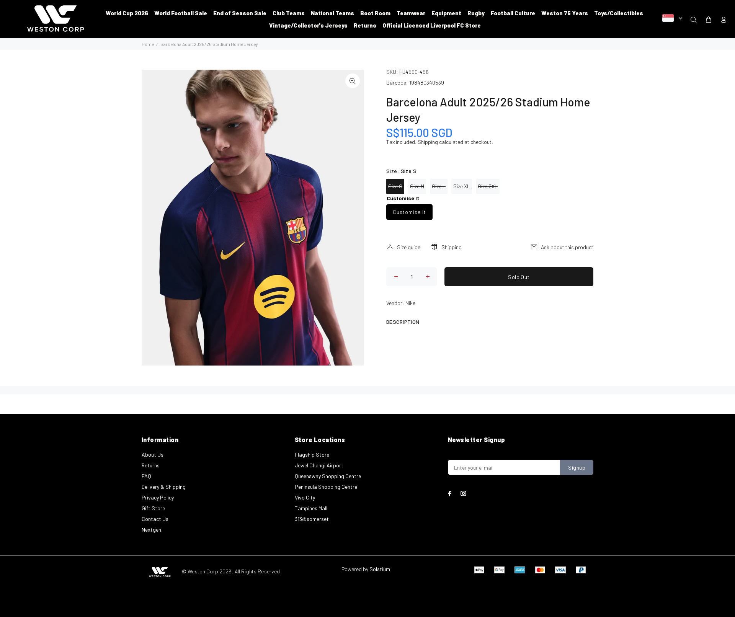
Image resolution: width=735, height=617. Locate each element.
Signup (576, 467)
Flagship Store (312, 454)
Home (148, 44)
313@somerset (312, 519)
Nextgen (151, 529)
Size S (395, 186)
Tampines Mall (311, 508)
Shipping (428, 142)
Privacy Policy (158, 497)
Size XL (461, 186)
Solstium (379, 569)
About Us (152, 454)
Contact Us (155, 519)
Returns (151, 465)
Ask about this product (567, 247)
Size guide (408, 247)
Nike (410, 303)
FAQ (146, 476)
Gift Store (153, 508)
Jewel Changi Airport (319, 465)
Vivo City (305, 497)
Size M (417, 186)
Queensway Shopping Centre (328, 476)
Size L (439, 186)
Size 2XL (488, 186)
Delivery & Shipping (164, 486)
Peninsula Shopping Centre (326, 486)
